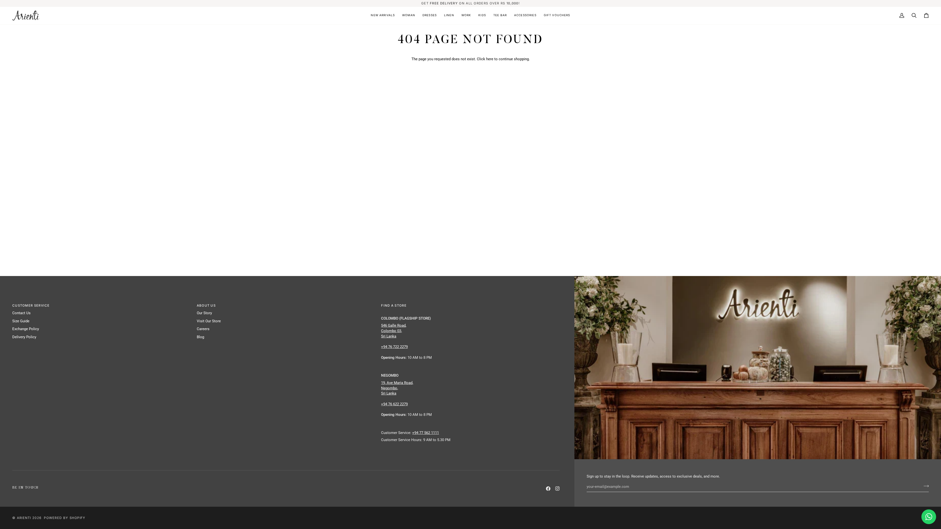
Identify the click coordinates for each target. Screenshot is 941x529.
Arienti (24, 518)
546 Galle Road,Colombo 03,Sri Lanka (393, 331)
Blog (200, 337)
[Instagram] (557, 488)
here (489, 59)
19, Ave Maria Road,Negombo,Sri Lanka (397, 388)
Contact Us (21, 313)
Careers (203, 329)
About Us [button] (206, 305)
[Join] (925, 486)
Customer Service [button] (31, 305)
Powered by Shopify (64, 518)
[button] (382, 15)
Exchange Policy (25, 329)
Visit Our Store (209, 321)
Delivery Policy (24, 337)
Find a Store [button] (394, 305)
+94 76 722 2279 (394, 347)
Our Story (204, 313)
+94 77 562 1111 (425, 433)
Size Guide (20, 321)
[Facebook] (548, 488)
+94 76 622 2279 (394, 404)
